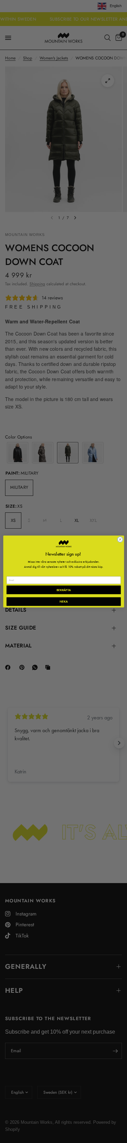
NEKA (63, 602)
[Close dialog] (120, 539)
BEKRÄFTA (63, 590)
